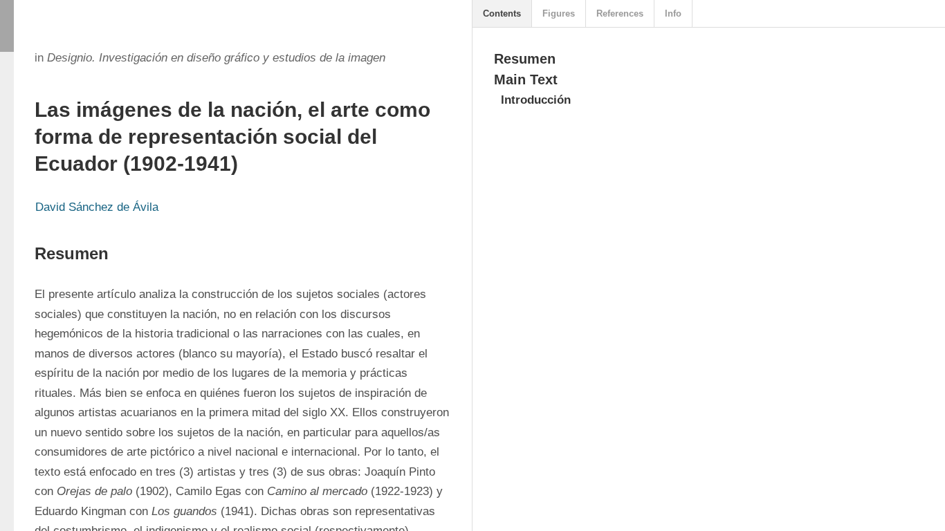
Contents (502, 13)
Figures (558, 13)
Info (673, 13)
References (619, 13)
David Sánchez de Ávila (96, 207)
